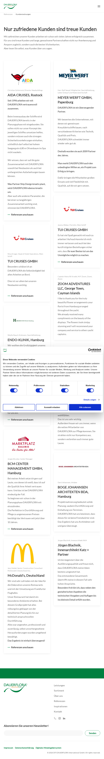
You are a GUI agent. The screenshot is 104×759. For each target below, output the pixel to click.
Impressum (8, 748)
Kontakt (58, 711)
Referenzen (59, 701)
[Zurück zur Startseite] (11, 6)
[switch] (39, 390)
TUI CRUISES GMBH (73, 230)
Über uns (58, 695)
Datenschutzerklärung (24, 748)
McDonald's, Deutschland (26, 575)
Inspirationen (60, 706)
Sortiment (59, 690)
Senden (92, 733)
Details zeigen (90, 400)
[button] (99, 6)
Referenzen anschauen (22, 214)
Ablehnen (19, 407)
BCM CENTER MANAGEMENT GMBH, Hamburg (25, 468)
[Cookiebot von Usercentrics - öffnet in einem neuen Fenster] (90, 350)
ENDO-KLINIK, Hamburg (26, 340)
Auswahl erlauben (52, 407)
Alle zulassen (85, 407)
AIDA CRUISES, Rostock (25, 95)
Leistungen (59, 685)
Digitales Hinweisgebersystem (48, 748)
